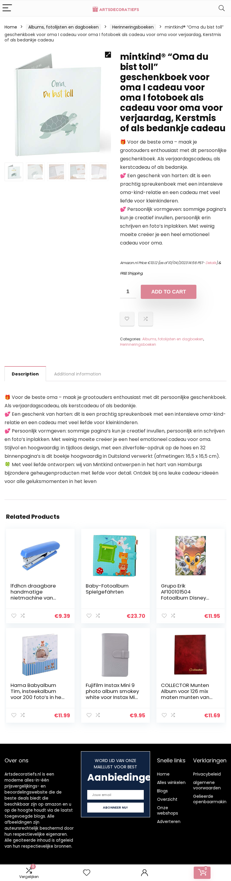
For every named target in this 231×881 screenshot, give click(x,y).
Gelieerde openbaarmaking (211, 799)
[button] (108, 55)
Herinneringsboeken (133, 27)
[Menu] (7, 8)
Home (11, 27)
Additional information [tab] (77, 374)
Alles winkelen (171, 782)
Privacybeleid (207, 774)
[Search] (221, 8)
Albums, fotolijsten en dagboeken (63, 27)
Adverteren (168, 822)
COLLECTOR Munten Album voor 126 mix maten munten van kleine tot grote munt (187, 694)
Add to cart (168, 292)
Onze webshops (167, 810)
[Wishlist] (86, 872)
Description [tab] (25, 374)
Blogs (162, 791)
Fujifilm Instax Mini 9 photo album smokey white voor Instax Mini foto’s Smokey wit (112, 694)
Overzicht (167, 799)
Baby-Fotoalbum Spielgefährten (107, 588)
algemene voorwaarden (207, 785)
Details (210, 262)
